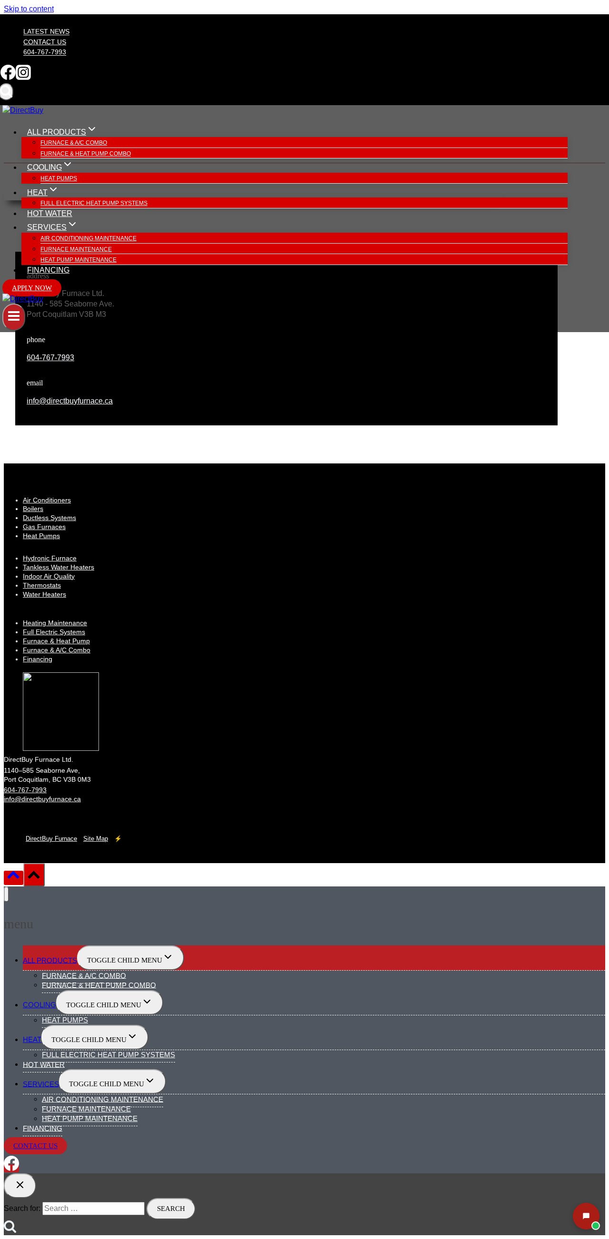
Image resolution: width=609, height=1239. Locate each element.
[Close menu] (6, 894)
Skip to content (29, 9)
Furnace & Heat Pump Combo (85, 153)
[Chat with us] (586, 1216)
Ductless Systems (49, 517)
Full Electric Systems (54, 632)
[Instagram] (23, 77)
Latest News (46, 32)
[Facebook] (8, 77)
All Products (50, 960)
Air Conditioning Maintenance (88, 238)
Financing (48, 270)
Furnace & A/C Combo (73, 142)
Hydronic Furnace (50, 558)
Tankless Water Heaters (58, 567)
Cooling (39, 1005)
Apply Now (32, 288)
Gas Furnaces (44, 527)
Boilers (33, 508)
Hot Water (49, 213)
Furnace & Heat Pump (56, 641)
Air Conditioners (47, 500)
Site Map (95, 838)
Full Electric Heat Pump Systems (93, 203)
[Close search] (20, 1185)
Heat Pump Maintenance (78, 259)
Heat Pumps (58, 178)
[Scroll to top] (13, 878)
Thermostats (42, 585)
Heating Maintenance (55, 623)
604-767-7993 (44, 52)
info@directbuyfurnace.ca (70, 401)
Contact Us (44, 42)
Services (41, 1084)
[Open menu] (13, 317)
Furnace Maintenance (76, 249)
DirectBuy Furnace (51, 838)
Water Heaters (44, 594)
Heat (32, 1039)
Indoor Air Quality (49, 576)
